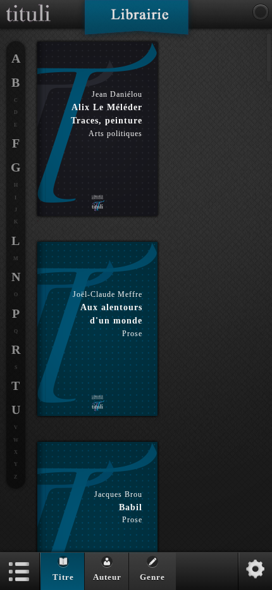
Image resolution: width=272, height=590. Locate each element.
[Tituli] (28, 5)
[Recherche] (260, 12)
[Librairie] (136, 21)
